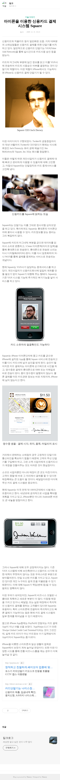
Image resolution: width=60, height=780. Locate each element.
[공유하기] (11, 710)
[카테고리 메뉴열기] (55, 4)
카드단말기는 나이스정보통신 (20, 688)
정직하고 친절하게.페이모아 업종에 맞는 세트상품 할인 (29, 667)
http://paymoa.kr (12, 663)
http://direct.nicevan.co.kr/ (16, 684)
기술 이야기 (30, 17)
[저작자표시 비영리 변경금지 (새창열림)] (34, 710)
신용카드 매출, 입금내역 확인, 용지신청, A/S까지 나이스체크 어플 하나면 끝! (20, 694)
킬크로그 (8, 737)
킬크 (11, 3)
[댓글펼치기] (7, 726)
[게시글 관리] (15, 710)
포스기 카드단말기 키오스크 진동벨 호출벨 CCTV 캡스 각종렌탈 (27, 673)
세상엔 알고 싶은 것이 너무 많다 (17, 742)
